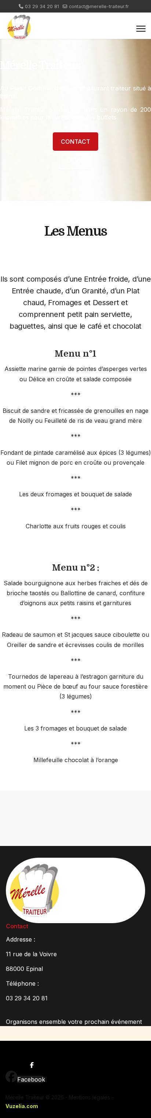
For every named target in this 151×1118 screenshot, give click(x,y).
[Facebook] (11, 1076)
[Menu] (141, 28)
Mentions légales (89, 1097)
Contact (75, 141)
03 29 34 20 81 (42, 6)
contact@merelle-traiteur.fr (99, 6)
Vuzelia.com (21, 1106)
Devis (75, 160)
